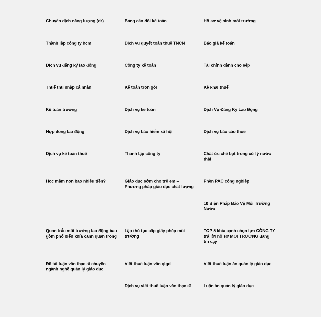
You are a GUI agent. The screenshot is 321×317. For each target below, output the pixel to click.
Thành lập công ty (142, 153)
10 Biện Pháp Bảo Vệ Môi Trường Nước (237, 206)
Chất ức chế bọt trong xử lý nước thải (237, 156)
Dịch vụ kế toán (140, 109)
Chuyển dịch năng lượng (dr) (75, 21)
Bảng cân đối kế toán (146, 21)
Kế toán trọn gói (141, 87)
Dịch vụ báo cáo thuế (225, 131)
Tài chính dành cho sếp (227, 65)
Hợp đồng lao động (65, 131)
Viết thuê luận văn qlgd (148, 263)
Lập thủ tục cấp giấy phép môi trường (155, 233)
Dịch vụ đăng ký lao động (71, 65)
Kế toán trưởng (61, 109)
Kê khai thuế (216, 87)
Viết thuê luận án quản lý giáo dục (237, 263)
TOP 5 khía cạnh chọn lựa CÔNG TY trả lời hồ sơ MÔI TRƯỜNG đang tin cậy (239, 236)
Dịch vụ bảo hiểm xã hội (149, 131)
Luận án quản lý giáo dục (229, 285)
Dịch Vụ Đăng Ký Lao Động (231, 109)
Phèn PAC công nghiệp (226, 181)
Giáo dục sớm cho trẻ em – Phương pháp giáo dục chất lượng (159, 184)
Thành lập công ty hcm (68, 43)
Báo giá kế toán (219, 43)
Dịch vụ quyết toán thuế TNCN (155, 43)
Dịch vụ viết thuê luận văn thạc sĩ (158, 285)
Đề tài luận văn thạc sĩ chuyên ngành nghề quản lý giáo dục (76, 266)
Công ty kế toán (140, 65)
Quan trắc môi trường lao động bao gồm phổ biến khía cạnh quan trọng (81, 233)
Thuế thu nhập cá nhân (68, 87)
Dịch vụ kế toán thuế (66, 153)
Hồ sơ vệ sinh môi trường (230, 21)
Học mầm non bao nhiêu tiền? (76, 181)
